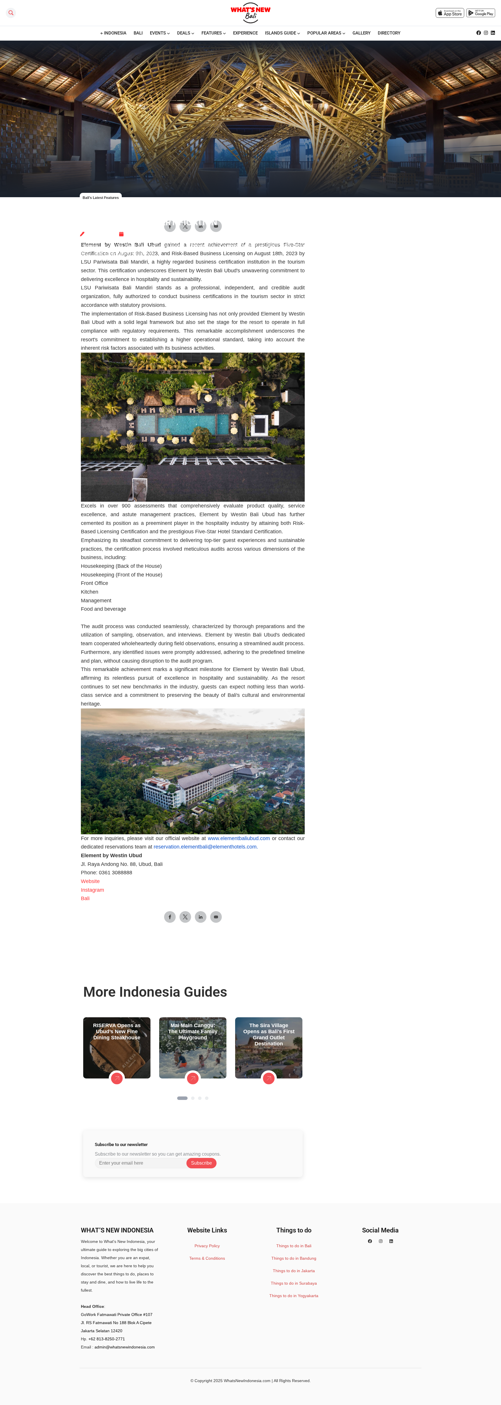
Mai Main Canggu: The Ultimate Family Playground (192, 1031)
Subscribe (201, 1163)
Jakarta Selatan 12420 (101, 1330)
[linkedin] (391, 1241)
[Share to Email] (216, 917)
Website (90, 881)
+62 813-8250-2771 (106, 1339)
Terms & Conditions (207, 1258)
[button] (182, 1098)
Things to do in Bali (293, 1245)
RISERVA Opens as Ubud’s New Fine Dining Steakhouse (117, 1031)
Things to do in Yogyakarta (293, 1295)
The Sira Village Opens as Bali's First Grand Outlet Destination (269, 1035)
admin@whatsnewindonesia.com (125, 1347)
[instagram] (380, 1241)
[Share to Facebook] (170, 917)
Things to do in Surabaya (294, 1283)
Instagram (92, 890)
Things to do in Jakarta (294, 1270)
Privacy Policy (207, 1245)
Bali (85, 898)
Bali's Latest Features (101, 198)
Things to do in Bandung (293, 1258)
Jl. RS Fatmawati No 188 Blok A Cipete (116, 1322)
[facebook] (370, 1241)
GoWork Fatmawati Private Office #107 (117, 1314)
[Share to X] (185, 917)
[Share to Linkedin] (200, 917)
